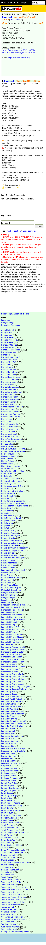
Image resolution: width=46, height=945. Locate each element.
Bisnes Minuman (8, 394)
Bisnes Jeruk (6, 384)
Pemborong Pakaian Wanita (13, 684)
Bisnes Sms (6, 421)
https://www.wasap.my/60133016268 (18, 52)
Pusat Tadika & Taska (10, 810)
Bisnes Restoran (8, 409)
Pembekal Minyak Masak (12, 637)
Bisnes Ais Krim (7, 347)
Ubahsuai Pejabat (8, 909)
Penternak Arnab (8, 731)
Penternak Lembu (8, 743)
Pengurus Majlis (8, 728)
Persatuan (5, 320)
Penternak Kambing (9, 741)
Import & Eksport (8, 473)
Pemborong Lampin (9, 669)
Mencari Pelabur (8, 572)
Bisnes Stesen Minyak (10, 429)
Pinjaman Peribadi (9, 775)
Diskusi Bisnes (7, 446)
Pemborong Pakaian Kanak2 (13, 676)
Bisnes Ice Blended (9, 379)
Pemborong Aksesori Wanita (13, 649)
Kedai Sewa (6, 508)
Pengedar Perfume (9, 718)
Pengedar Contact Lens (11, 716)
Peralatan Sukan (8, 753)
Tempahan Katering (9, 892)
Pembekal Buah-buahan (11, 614)
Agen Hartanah (7, 330)
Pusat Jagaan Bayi (9, 795)
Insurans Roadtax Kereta (11, 481)
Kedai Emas (6, 488)
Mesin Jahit (6, 582)
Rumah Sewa (7, 820)
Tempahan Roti (7, 907)
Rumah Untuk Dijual (10, 822)
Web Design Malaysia (10, 926)
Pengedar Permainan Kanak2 (13, 721)
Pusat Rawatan (7, 808)
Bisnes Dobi (6, 364)
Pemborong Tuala (9, 691)
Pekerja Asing (7, 602)
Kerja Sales (6, 528)
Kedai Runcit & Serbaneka (12, 503)
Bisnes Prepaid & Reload (12, 406)
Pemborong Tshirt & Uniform (13, 689)
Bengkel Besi (7, 335)
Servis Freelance (8, 825)
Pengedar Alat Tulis (9, 708)
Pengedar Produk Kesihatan (13, 726)
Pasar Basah (6, 600)
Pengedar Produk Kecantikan (13, 723)
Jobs (18, 2)
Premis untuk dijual (9, 780)
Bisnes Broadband (9, 352)
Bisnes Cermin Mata (9, 357)
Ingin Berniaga (7, 476)
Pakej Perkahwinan (9, 595)
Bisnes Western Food (10, 441)
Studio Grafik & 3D (9, 857)
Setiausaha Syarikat (9, 837)
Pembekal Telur (8, 644)
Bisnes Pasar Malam (10, 396)
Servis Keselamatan (9, 827)
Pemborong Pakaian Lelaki (12, 679)
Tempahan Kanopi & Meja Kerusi (15, 889)
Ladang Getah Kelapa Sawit (13, 570)
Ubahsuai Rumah (8, 911)
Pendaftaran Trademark (11, 706)
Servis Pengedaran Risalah (12, 832)
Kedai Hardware (8, 493)
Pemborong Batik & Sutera (13, 652)
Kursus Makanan (8, 565)
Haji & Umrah (7, 458)
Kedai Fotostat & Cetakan (12, 491)
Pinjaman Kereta (8, 773)
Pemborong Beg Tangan (11, 656)
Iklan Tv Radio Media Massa (13, 471)
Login (24, 2)
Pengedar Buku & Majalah (12, 713)
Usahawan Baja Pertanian (12, 916)
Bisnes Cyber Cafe (8, 362)
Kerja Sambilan (7, 530)
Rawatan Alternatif (9, 817)
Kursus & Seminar (9, 560)
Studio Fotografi (8, 855)
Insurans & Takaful (9, 478)
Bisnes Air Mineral (9, 344)
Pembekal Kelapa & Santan (13, 619)
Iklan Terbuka (7, 468)
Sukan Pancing (7, 874)
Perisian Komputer (9, 756)
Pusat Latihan (7, 798)
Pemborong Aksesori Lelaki (13, 647)
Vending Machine (8, 924)
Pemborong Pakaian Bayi (12, 674)
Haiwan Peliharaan (9, 456)
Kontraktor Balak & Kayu (12, 543)
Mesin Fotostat (7, 575)
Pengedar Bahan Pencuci (12, 711)
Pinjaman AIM (7, 765)
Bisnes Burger (7, 354)
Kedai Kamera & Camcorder (13, 501)
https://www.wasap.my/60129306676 (18, 50)
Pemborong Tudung (10, 694)
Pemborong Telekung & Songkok (15, 686)
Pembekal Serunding (10, 642)
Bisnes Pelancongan (10, 399)
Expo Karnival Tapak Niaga (20, 57)
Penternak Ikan (7, 738)
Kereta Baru (6, 513)
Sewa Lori (5, 847)
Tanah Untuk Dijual (9, 879)
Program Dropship (9, 790)
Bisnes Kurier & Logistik (11, 392)
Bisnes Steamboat (9, 426)
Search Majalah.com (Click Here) (15, 313)
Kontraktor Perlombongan (12, 557)
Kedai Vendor (7, 510)
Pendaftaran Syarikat (10, 703)
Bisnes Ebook (7, 367)
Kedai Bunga (6, 483)
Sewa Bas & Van (8, 840)
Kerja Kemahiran (8, 520)
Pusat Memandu (8, 800)
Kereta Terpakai (8, 515)
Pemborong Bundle (9, 659)
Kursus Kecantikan (9, 562)
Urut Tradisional (8, 914)
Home (4, 2)
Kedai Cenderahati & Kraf (12, 486)
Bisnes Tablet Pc (8, 431)
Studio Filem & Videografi (12, 852)
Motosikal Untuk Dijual (11, 590)
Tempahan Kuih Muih (10, 899)
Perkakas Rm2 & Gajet (11, 763)
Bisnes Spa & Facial (10, 424)
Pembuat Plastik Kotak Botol (13, 699)
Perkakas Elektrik (8, 760)
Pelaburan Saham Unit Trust (13, 604)
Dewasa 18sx (7, 444)
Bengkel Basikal (8, 332)
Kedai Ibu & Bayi (8, 495)
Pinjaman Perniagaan (10, 778)
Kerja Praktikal (7, 525)
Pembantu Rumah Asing (11, 607)
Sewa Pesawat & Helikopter (13, 850)
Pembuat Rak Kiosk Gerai (12, 701)
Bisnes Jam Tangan (9, 382)
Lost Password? (29, 231)
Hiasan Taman (7, 463)
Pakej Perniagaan (8, 322)
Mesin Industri (7, 580)
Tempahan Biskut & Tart (11, 882)
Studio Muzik (7, 864)
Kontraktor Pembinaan (11, 555)
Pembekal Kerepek (9, 622)
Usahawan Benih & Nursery (13, 919)
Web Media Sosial (9, 929)
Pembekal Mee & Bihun (11, 634)
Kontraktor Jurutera (9, 545)
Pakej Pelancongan (9, 592)
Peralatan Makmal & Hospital (14, 748)
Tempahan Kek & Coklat (11, 894)
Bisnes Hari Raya (8, 374)
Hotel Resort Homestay (11, 466)
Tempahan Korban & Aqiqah (13, 897)
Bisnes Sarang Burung (10, 416)
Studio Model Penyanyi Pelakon (15, 862)
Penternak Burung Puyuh (12, 736)
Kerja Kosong (7, 523)
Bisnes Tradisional (9, 434)
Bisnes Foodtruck (8, 369)
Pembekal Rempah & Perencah (14, 639)
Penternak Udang (8, 746)
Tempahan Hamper (9, 884)
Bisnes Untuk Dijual (9, 436)
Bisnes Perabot (7, 404)
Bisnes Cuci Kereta (9, 359)
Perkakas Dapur (8, 758)
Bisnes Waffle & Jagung (11, 439)
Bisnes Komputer (8, 389)
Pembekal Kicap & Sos (11, 627)
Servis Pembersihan (9, 830)
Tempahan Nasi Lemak (11, 904)
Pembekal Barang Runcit (12, 609)
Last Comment (16, 19)
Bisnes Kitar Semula (10, 387)
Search (11, 2)
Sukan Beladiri (7, 867)
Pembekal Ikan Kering (10, 617)
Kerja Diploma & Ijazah (11, 518)
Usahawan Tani (7, 921)
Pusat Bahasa (7, 793)
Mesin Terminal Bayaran (11, 587)
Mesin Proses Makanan (11, 585)
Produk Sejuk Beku (9, 785)
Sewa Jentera (7, 842)
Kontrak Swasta (8, 538)
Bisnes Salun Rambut (10, 414)
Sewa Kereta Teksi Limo (11, 845)
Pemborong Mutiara (10, 671)
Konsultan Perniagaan (10, 325)
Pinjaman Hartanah (9, 768)
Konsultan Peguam (9, 533)
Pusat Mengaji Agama (10, 802)
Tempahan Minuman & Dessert (14, 902)
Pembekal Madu (8, 632)
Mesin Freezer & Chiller (11, 577)
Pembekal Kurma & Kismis (13, 629)
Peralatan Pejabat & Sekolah (13, 751)
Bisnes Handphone (9, 372)
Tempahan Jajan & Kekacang (13, 887)
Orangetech (7, 17)
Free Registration (13, 231)
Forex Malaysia (7, 453)
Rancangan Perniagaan (11, 815)
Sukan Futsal (7, 872)
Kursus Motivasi (8, 567)
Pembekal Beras (8, 612)
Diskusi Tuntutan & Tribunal (13, 448)
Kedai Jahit (6, 498)
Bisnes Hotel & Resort (10, 377)
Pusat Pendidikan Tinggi (11, 805)
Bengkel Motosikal (9, 339)
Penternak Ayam (8, 733)
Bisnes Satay (6, 419)
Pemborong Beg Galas (11, 654)
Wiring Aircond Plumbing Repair (15, 931)
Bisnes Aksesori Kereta (11, 349)
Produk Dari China (9, 783)
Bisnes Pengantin (8, 401)
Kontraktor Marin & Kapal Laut (14, 547)
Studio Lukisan (7, 859)
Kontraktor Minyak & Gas (12, 550)
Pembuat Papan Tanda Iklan (13, 696)
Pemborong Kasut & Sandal (13, 666)
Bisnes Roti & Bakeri (10, 411)
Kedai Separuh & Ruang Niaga (14, 505)
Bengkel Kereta (7, 337)
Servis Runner (7, 835)
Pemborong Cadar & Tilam (13, 661)
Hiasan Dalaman (8, 461)
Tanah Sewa (6, 877)
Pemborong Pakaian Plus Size (14, 681)
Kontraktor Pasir (8, 552)
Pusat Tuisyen (7, 812)
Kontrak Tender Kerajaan (11, 540)
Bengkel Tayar (7, 342)
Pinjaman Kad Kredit (10, 770)
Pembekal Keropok (9, 624)
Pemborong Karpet (9, 664)
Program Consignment (11, 788)
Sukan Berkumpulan (10, 869)
